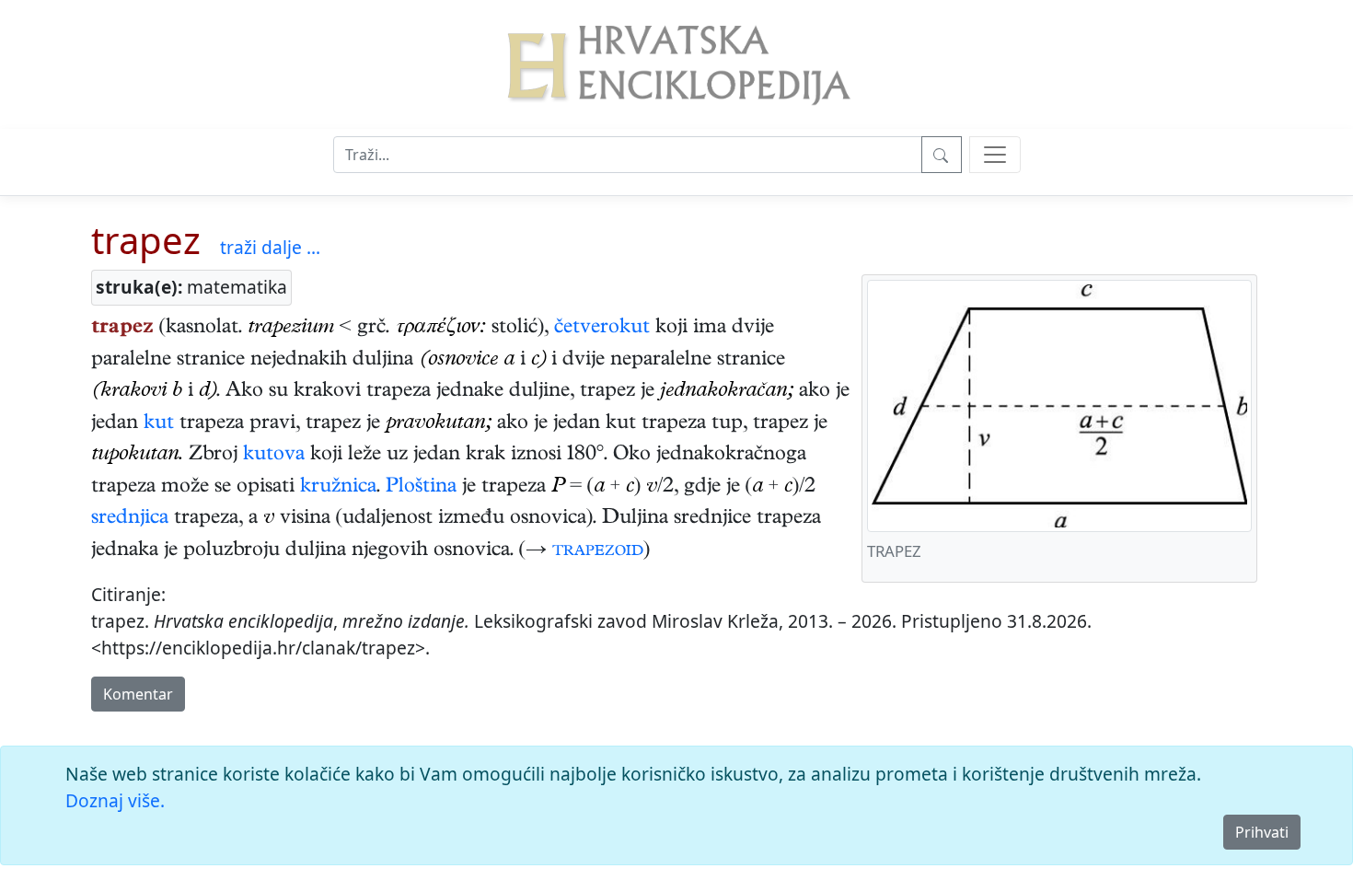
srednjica (129, 519)
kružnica (338, 488)
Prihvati (1262, 832)
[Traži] (941, 154)
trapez (146, 239)
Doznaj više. (115, 800)
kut (159, 424)
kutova (274, 456)
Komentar (138, 694)
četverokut (602, 329)
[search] (995, 154)
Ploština (421, 488)
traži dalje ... (270, 247)
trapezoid (597, 551)
